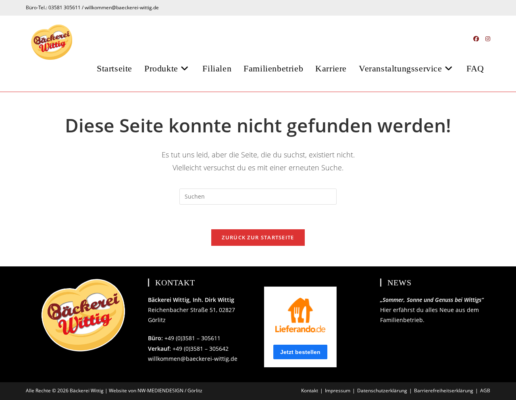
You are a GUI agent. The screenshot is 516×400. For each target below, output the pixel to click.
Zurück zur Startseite (258, 237)
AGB (485, 390)
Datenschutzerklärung (382, 390)
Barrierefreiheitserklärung (443, 390)
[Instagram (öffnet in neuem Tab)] (487, 39)
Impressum (337, 390)
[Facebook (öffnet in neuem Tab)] (476, 39)
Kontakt (309, 390)
